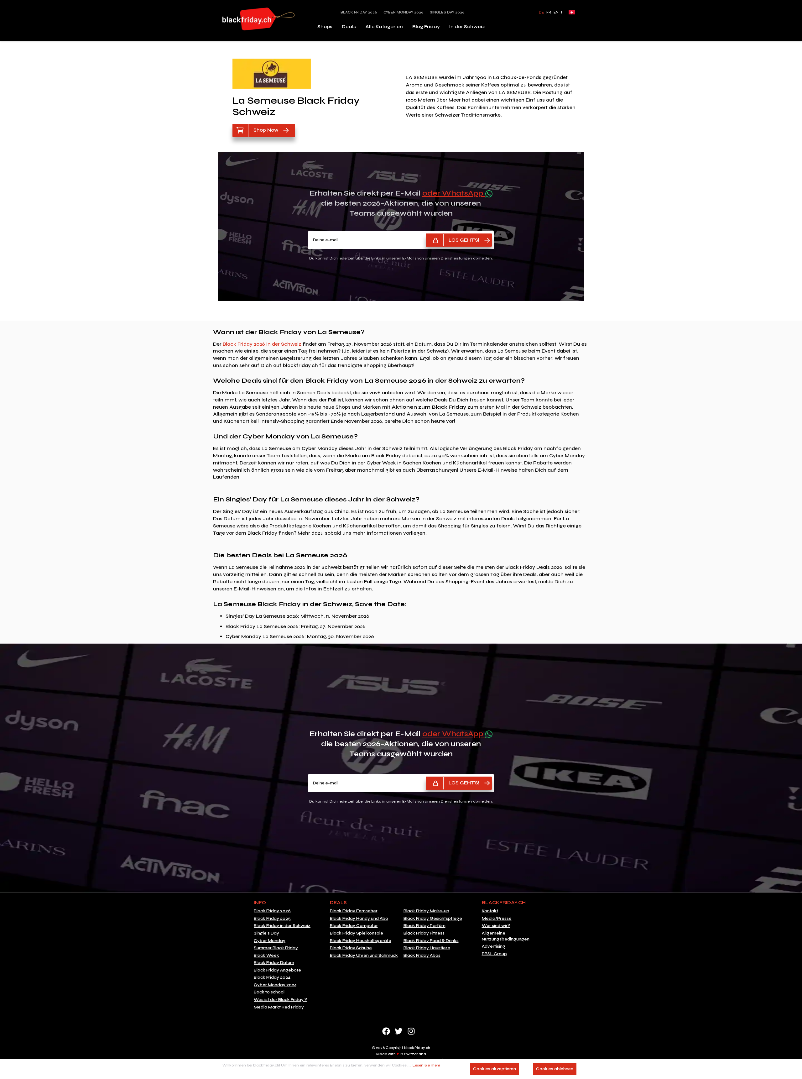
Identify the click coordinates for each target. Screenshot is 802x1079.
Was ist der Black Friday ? (280, 999)
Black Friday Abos (422, 955)
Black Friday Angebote (277, 970)
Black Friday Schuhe (351, 948)
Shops (324, 26)
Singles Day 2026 (447, 12)
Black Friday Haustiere (427, 948)
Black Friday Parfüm (424, 925)
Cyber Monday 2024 (275, 984)
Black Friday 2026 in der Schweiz (262, 344)
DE (541, 12)
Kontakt (490, 911)
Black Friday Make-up (426, 911)
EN (556, 12)
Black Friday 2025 (272, 918)
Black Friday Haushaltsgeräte (360, 940)
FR (548, 12)
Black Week (266, 955)
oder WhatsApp (453, 193)
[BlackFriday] (258, 19)
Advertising (493, 946)
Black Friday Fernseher (354, 911)
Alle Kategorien (384, 26)
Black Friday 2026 (359, 12)
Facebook (386, 1031)
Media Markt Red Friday (279, 1007)
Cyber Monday (269, 940)
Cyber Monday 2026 (403, 12)
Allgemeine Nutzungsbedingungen (505, 936)
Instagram (411, 1031)
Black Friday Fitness (424, 933)
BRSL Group (494, 953)
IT (562, 12)
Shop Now (265, 130)
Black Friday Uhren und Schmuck (364, 955)
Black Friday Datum (274, 962)
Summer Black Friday (276, 948)
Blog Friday (426, 26)
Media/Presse (497, 918)
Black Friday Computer (354, 925)
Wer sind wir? (496, 925)
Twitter (399, 1031)
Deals (349, 26)
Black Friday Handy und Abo (359, 918)
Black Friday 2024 (272, 977)
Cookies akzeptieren (494, 1068)
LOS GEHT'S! (464, 240)
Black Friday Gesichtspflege (433, 918)
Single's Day (266, 933)
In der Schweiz (467, 26)
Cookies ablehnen (554, 1068)
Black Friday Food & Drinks (431, 940)
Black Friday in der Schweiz (282, 925)
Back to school (269, 992)
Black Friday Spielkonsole (356, 933)
